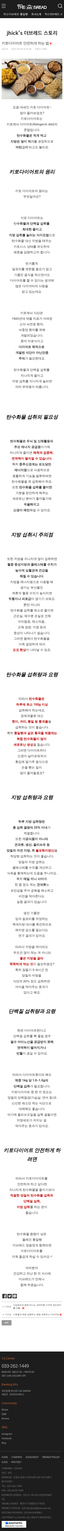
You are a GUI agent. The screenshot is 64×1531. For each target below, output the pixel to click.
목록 (7, 1323)
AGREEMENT (32, 1457)
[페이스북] (4, 1296)
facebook (6, 1438)
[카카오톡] (14, 1296)
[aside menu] (4, 6)
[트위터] (9, 1296)
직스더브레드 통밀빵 (15, 14)
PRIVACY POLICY (51, 1457)
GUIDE (5, 1462)
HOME (5, 1457)
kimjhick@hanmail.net (38, 1508)
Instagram (7, 1434)
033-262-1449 (15, 1366)
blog (4, 1443)
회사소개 (36, 14)
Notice (5, 1409)
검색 (60, 6)
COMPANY (16, 1457)
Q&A (4, 1414)
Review (5, 1418)
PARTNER (16, 1462)
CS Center (8, 1358)
